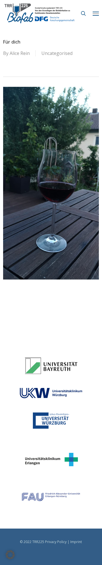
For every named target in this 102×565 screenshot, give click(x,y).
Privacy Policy (56, 541)
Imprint (76, 541)
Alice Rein (20, 53)
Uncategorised (57, 53)
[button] (96, 13)
